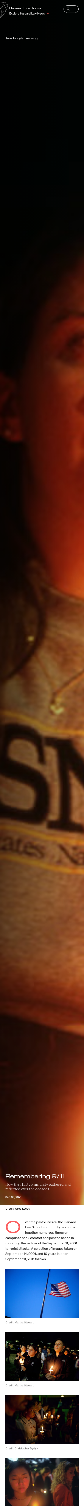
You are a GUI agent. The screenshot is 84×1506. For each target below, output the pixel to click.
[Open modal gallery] (42, 1293)
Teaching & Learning (21, 38)
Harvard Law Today (25, 8)
